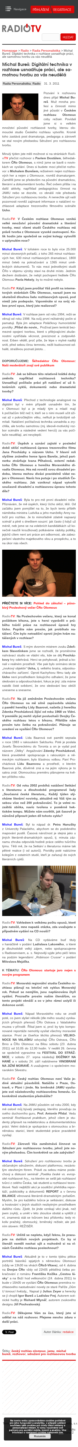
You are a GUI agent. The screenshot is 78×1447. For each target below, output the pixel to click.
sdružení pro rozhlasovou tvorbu (51, 1354)
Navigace (10, 8)
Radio (25, 50)
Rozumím (40, 1436)
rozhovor (19, 1354)
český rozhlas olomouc (28, 1351)
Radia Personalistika (46, 50)
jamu (51, 1351)
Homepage (9, 50)
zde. (61, 1432)
